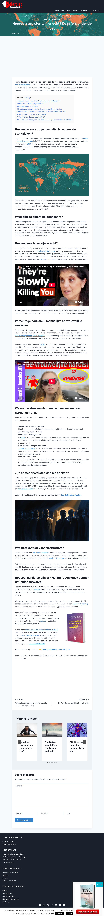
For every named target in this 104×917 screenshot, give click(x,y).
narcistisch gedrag (25, 489)
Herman (17, 33)
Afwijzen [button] (69, 913)
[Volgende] (84, 742)
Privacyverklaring (8, 896)
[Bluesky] (52, 905)
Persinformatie (7, 893)
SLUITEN (99, 884)
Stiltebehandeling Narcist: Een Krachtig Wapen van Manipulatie (31, 703)
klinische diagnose (47, 259)
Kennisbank (75, 10)
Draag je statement (9, 881)
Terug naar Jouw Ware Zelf (11, 860)
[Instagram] (44, 905)
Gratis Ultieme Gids (9, 844)
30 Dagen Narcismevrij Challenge (14, 857)
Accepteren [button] (59, 913)
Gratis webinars (7, 841)
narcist (42, 344)
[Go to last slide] (19, 742)
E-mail (44, 813)
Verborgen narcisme (26, 448)
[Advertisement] (52, 58)
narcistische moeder (30, 635)
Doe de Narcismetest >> (71, 495)
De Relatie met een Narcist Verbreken (73, 701)
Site (68, 813)
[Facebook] (40, 905)
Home (57, 10)
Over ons (84, 10)
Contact (5, 890)
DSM (29, 144)
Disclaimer (6, 902)
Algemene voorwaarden (10, 899)
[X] (48, 905)
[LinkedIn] (56, 905)
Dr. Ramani (35, 590)
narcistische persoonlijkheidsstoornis (30, 336)
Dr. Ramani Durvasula (46, 251)
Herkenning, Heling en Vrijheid (12, 854)
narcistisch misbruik (23, 85)
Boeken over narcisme (10, 872)
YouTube (5, 875)
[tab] (47, 762)
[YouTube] (60, 905)
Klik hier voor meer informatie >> (56, 650)
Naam (19, 813)
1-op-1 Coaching (8, 862)
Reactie (19, 786)
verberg (27, 98)
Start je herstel (65, 10)
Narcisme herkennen (52, 19)
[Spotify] (64, 905)
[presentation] (27, 730)
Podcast (5, 878)
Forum (94, 10)
